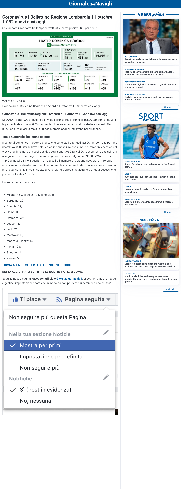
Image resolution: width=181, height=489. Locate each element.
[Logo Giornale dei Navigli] (90, 4)
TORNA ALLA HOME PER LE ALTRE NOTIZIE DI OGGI (36, 265)
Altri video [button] (170, 289)
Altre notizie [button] (170, 107)
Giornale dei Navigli (69, 278)
